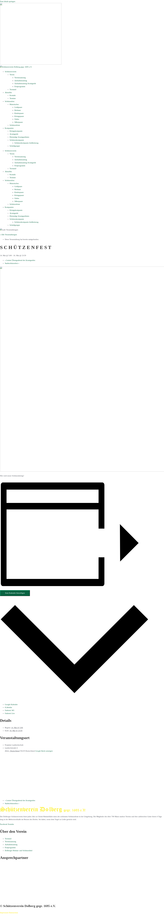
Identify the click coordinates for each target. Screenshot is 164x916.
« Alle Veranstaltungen (8, 235)
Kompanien (9, 128)
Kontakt (13, 95)
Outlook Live (10, 713)
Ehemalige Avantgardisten (19, 137)
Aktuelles (8, 92)
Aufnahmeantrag (20, 81)
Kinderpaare (19, 113)
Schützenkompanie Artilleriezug (26, 143)
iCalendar (8, 707)
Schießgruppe (15, 146)
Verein (12, 75)
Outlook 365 (9, 710)
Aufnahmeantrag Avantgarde (25, 83)
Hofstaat (17, 110)
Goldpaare (18, 107)
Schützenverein (10, 72)
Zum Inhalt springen (7, 1)
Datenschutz (13, 913)
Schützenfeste (15, 125)
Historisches (14, 104)
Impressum (4, 913)
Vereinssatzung (20, 78)
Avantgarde (14, 134)
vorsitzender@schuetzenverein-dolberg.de (16, 880)
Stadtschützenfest (12, 263)
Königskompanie (16, 131)
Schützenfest (9, 101)
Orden (16, 119)
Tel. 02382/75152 (6, 877)
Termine (13, 98)
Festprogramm (19, 86)
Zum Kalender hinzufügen (15, 593)
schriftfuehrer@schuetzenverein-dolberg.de (16, 899)
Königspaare (19, 116)
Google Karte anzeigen (44, 751)
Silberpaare (18, 122)
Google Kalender (11, 704)
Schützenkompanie (17, 140)
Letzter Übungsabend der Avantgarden (20, 260)
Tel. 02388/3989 (6, 896)
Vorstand (13, 89)
